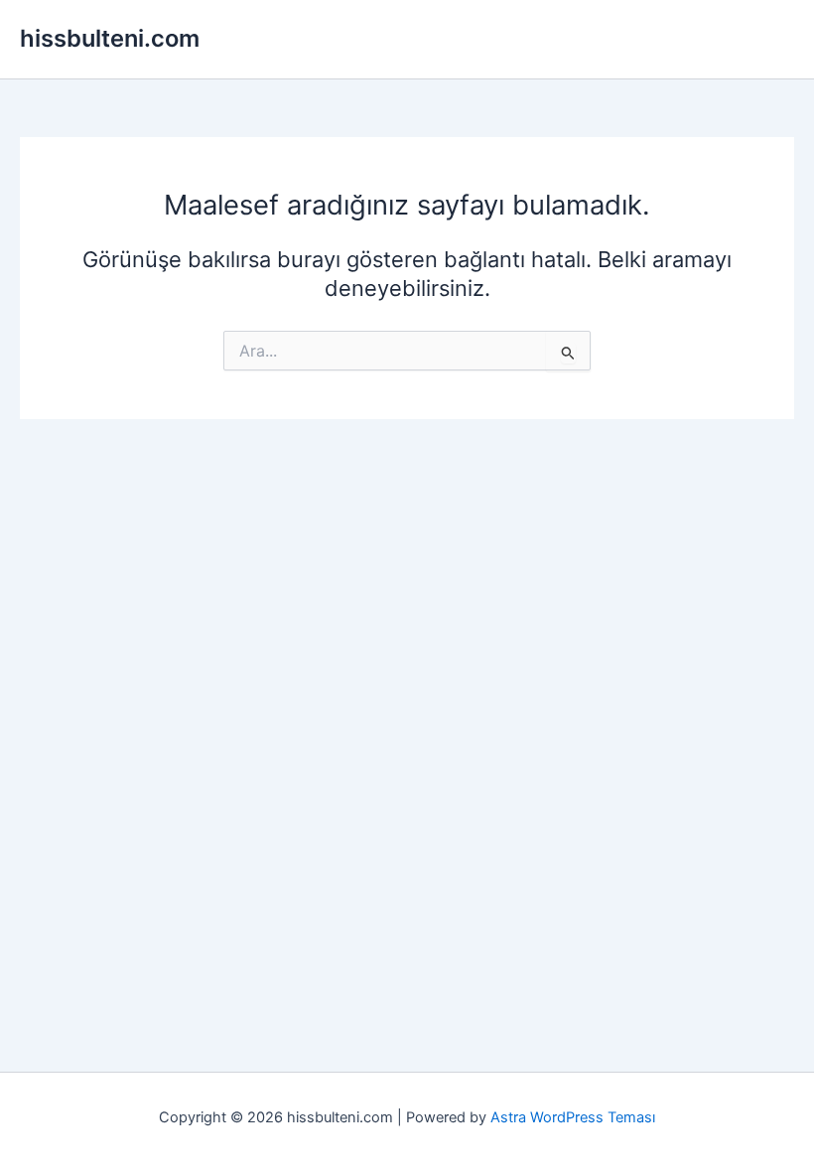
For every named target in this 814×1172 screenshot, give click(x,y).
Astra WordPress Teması (572, 1117)
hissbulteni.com (110, 38)
